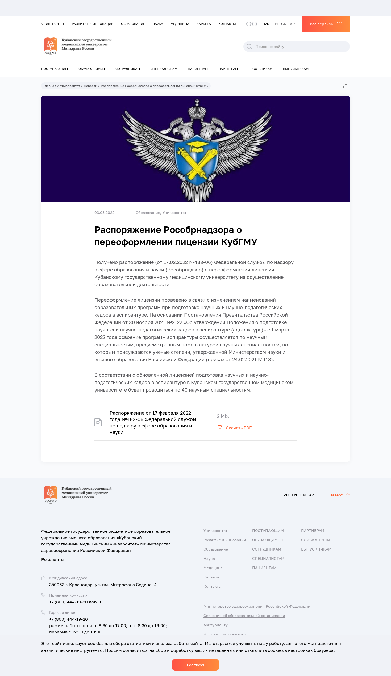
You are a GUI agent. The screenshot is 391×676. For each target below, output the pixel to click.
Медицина (179, 24)
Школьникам (260, 69)
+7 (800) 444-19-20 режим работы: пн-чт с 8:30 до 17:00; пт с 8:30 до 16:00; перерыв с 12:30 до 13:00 (108, 625)
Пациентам (198, 69)
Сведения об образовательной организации (244, 615)
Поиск (249, 46)
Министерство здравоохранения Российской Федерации (256, 606)
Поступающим (54, 69)
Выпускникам (296, 69)
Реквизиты (52, 559)
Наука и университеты (224, 634)
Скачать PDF (239, 427)
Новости (90, 86)
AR (292, 24)
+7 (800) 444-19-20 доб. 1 (75, 601)
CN (284, 24)
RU (266, 24)
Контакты (227, 24)
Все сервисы (322, 24)
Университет (52, 24)
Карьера (204, 24)
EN (275, 24)
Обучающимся (91, 69)
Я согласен (195, 664)
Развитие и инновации (93, 24)
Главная (49, 86)
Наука (157, 24)
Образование (133, 24)
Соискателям (315, 540)
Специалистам (164, 69)
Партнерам (228, 69)
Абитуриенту (215, 625)
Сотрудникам (127, 69)
